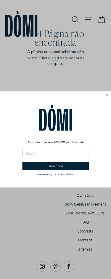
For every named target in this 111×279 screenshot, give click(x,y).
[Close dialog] (107, 95)
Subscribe (56, 166)
